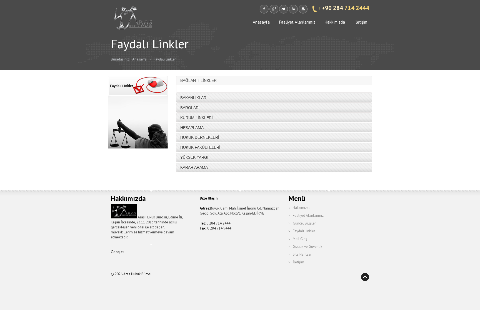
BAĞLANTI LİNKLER (198, 80)
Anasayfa (261, 22)
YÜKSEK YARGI (194, 157)
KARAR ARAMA (194, 167)
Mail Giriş (300, 238)
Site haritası (303, 9)
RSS (293, 9)
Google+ (118, 251)
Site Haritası (302, 254)
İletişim (360, 22)
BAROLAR (189, 107)
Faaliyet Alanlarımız (297, 22)
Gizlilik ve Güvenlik (307, 246)
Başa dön (365, 277)
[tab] (274, 80)
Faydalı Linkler (165, 59)
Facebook (264, 9)
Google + (273, 9)
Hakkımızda (335, 22)
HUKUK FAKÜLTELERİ (200, 147)
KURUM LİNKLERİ (196, 117)
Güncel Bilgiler (304, 223)
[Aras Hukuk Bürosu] (133, 20)
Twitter (283, 9)
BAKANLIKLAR (193, 97)
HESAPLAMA (192, 127)
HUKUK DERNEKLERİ (199, 137)
